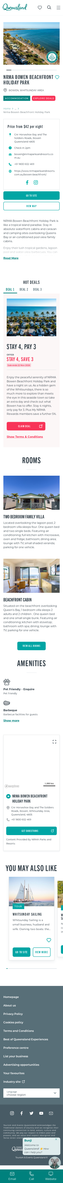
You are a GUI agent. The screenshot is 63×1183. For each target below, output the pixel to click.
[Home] (15, 9)
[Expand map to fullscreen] (54, 741)
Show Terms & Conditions (25, 436)
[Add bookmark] (57, 77)
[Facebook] (27, 182)
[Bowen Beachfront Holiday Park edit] (31, 43)
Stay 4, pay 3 (21, 346)
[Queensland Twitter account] (31, 1113)
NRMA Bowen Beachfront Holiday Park (28, 79)
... (15, 108)
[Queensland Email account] (51, 1113)
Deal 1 (10, 289)
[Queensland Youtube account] (41, 1113)
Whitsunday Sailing (27, 914)
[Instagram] (36, 182)
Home (7, 108)
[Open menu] (58, 7)
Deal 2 (24, 289)
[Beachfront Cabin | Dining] (31, 576)
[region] (31, 248)
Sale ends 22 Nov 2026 (19, 365)
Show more (11, 720)
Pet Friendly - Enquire (18, 689)
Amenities (31, 663)
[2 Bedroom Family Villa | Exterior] (31, 493)
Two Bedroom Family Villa (23, 516)
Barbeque (10, 710)
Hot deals (31, 282)
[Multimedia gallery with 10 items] (31, 46)
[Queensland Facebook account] (22, 1113)
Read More (10, 258)
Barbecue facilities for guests (20, 714)
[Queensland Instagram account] (12, 1113)
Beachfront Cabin (17, 599)
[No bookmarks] (40, 7)
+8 (56, 506)
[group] (31, 923)
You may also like (31, 868)
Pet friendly (10, 693)
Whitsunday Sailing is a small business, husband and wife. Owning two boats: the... (32, 924)
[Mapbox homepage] (12, 786)
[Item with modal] (31, 43)
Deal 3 (37, 289)
